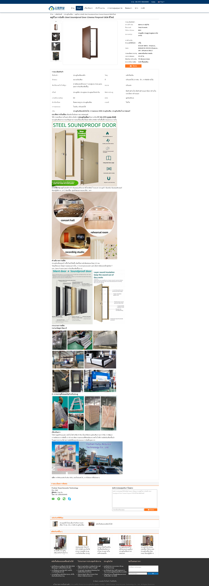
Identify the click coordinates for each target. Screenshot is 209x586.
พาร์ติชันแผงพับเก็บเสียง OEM (64, 477)
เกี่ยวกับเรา (88, 8)
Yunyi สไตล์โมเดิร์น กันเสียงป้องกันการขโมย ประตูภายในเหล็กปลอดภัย (104, 550)
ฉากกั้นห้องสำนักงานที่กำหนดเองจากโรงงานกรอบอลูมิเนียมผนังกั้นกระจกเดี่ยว (115, 571)
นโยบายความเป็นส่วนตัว (61, 584)
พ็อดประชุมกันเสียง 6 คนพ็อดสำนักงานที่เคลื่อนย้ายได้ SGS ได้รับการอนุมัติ (89, 567)
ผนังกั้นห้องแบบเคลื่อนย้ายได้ (62, 561)
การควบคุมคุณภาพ (114, 8)
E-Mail (95, 581)
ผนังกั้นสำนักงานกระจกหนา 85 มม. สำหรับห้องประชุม (114, 567)
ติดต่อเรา (128, 8)
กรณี (143, 8)
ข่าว (136, 8)
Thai (161, 2)
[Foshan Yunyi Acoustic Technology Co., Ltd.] (57, 8)
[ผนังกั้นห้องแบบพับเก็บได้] (91, 524)
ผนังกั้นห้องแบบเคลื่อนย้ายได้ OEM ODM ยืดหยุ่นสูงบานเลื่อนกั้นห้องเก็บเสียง (63, 567)
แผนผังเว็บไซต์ (104, 581)
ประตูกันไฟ (108, 561)
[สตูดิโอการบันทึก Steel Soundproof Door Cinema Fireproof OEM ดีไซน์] (56, 27)
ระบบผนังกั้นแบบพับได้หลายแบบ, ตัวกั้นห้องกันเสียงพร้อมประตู (63, 575)
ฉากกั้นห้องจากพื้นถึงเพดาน (92, 477)
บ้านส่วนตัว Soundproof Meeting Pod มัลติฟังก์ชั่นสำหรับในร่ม (88, 571)
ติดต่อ (135, 66)
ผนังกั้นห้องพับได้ (78, 477)
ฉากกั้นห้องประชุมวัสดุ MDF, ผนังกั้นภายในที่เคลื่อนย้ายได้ (62, 571)
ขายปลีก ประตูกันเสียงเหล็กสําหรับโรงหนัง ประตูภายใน (61, 553)
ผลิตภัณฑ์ (58, 14)
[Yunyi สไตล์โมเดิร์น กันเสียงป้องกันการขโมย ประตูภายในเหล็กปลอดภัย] (104, 540)
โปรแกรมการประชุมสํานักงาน (89, 561)
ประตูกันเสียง (68, 14)
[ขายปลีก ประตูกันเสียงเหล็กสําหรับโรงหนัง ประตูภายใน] (61, 542)
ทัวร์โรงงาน (100, 8)
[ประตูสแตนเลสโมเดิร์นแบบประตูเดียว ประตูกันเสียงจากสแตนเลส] (126, 540)
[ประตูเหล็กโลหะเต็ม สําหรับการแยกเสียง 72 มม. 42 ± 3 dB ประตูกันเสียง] (55, 524)
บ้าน (72, 8)
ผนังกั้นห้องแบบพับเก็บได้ (104, 524)
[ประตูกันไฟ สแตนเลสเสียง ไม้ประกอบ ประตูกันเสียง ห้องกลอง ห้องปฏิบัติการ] (148, 540)
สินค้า (79, 8)
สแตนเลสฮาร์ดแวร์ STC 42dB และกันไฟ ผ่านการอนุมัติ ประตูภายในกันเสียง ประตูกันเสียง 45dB (83, 551)
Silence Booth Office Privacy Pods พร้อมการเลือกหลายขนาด (88, 575)
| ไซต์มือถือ (112, 581)
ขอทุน (153, 2)
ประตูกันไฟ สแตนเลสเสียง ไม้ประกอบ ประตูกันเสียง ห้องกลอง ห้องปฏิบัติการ (147, 550)
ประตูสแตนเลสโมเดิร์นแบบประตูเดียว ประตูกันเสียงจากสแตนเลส (126, 550)
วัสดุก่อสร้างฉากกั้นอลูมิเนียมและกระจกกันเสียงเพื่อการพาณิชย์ (115, 575)
